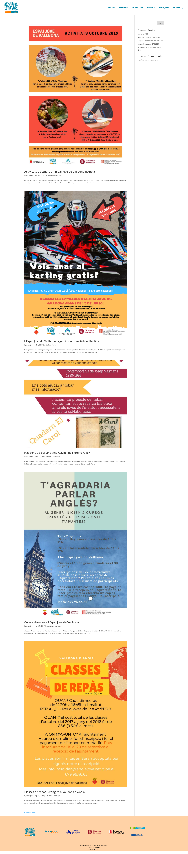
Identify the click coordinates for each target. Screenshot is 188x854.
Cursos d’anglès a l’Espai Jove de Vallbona (51, 622)
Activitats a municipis (53, 175)
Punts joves (164, 8)
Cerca (161, 23)
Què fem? (123, 8)
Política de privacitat (94, 847)
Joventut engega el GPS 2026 (148, 44)
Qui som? (112, 8)
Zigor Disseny (95, 849)
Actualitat (151, 8)
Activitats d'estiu (50, 345)
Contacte (176, 8)
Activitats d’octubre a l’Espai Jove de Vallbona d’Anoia (59, 172)
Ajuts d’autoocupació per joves (149, 37)
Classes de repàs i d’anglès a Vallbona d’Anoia (54, 792)
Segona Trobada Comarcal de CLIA (150, 41)
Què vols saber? (137, 8)
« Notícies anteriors (31, 812)
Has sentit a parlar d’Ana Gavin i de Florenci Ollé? (57, 453)
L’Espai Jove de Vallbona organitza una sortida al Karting (61, 341)
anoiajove (29, 175)
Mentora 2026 (143, 34)
